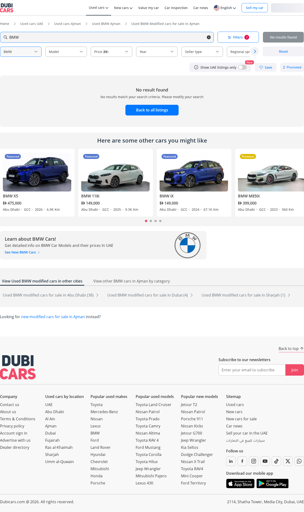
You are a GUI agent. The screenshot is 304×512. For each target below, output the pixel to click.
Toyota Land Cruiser (153, 404)
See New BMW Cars (21, 252)
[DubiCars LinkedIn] (230, 461)
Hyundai (97, 454)
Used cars (235, 404)
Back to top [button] (289, 348)
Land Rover (100, 447)
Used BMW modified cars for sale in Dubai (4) (148, 295)
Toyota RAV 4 (147, 440)
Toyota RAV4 (192, 468)
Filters (240, 37)
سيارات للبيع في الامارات (245, 441)
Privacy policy (12, 426)
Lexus (95, 426)
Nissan (96, 418)
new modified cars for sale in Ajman (53, 316)
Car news (234, 426)
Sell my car (254, 7)
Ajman (51, 426)
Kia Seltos (189, 447)
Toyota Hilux (147, 461)
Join (294, 370)
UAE (48, 404)
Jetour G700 (191, 433)
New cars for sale (241, 418)
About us (8, 411)
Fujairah (52, 440)
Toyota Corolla (149, 454)
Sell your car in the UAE (247, 433)
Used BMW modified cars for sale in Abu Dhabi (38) (49, 295)
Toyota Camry (148, 426)
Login (287, 7)
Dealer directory (14, 447)
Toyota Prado (148, 418)
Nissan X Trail (193, 461)
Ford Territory (193, 483)
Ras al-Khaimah (59, 447)
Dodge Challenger (197, 454)
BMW (95, 433)
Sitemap (233, 396)
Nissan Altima (148, 433)
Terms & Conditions (17, 418)
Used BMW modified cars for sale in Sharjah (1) (244, 295)
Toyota (96, 404)
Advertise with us (15, 440)
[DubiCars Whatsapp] (299, 461)
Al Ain (50, 418)
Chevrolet (99, 461)
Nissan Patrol (148, 411)
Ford (94, 440)
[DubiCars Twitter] (287, 461)
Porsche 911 (192, 418)
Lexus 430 (144, 483)
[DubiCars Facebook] (242, 461)
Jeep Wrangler (148, 468)
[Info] (196, 67)
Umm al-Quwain (59, 461)
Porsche (97, 483)
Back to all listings (152, 110)
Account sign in (13, 433)
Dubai (50, 433)
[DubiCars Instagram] (253, 461)
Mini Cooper (192, 476)
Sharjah (52, 454)
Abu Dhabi (54, 411)
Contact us (9, 404)
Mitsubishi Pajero (151, 476)
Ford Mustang (148, 447)
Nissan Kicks (192, 426)
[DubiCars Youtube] (265, 461)
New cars (234, 411)
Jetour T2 (189, 404)
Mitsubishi (99, 468)
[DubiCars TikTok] (276, 461)
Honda (96, 476)
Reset (283, 51)
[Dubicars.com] (18, 367)
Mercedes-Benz (104, 411)
